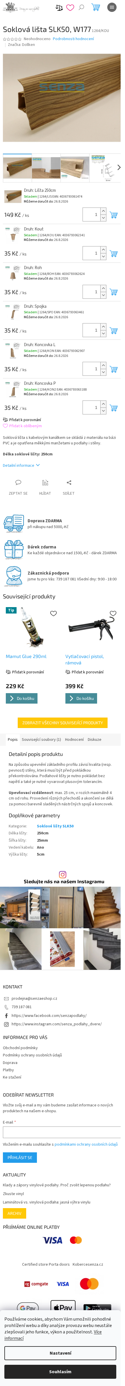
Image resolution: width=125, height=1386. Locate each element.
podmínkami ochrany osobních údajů (86, 1144)
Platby (8, 1070)
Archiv (15, 1213)
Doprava (10, 1063)
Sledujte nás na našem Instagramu (64, 881)
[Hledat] (81, 7)
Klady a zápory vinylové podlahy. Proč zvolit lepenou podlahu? (57, 1185)
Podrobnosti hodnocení (73, 39)
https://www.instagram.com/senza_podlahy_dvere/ (57, 1024)
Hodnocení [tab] (74, 740)
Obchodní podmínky (20, 1048)
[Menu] (112, 7)
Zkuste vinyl (13, 1194)
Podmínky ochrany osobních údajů (32, 1055)
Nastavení (60, 1353)
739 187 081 (22, 1007)
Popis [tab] (13, 740)
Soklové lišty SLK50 (55, 826)
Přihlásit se (20, 1157)
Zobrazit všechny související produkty (62, 722)
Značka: (21, 45)
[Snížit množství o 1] (103, 217)
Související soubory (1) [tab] (41, 740)
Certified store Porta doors (46, 1264)
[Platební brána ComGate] (36, 1284)
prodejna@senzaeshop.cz (34, 999)
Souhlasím (60, 1372)
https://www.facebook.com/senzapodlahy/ (49, 1016)
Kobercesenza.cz (88, 1264)
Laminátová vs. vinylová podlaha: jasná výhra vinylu (46, 1202)
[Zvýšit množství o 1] (103, 211)
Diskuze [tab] (94, 740)
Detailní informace (18, 465)
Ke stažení (12, 1077)
